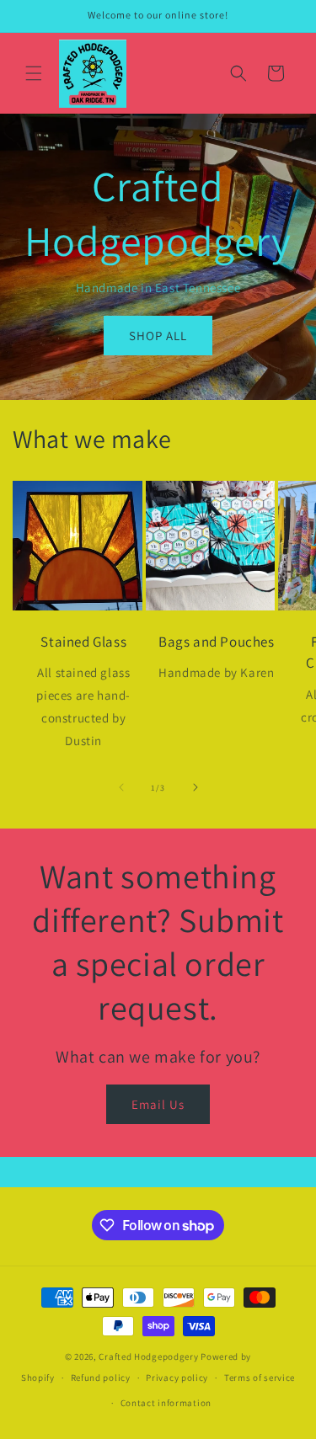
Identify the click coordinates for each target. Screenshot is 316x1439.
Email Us (158, 1104)
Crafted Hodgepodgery (148, 1356)
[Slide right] (195, 787)
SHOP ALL (158, 336)
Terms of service (259, 1377)
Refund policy (101, 1377)
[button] (33, 73)
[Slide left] (121, 787)
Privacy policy (177, 1377)
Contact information (166, 1403)
